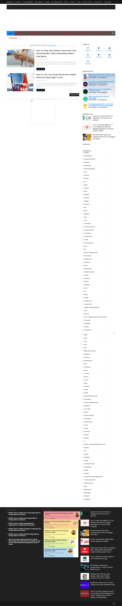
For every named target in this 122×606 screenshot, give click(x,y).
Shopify (86, 454)
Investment (87, 330)
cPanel (86, 239)
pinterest (99, 57)
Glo (85, 291)
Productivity (87, 418)
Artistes (86, 188)
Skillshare (87, 457)
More (99, 33)
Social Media (87, 467)
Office (86, 380)
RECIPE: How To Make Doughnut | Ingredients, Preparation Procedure (25, 529)
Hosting (86, 314)
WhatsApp (87, 493)
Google (86, 297)
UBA (85, 486)
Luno (85, 344)
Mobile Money (88, 360)
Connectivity (88, 236)
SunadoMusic (39, 2)
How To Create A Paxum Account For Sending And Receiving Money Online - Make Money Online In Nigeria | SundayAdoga (102, 594)
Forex (85, 288)
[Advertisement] (80, 17)
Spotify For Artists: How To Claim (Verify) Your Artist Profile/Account (103, 584)
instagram (88, 64)
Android (11, 51)
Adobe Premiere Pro (90, 159)
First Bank (87, 285)
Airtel (85, 172)
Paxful (86, 389)
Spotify (86, 470)
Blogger (86, 201)
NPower (86, 377)
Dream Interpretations (91, 252)
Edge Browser (88, 259)
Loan (85, 341)
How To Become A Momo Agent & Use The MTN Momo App (102, 558)
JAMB (85, 335)
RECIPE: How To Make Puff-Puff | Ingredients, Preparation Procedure (25, 513)
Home (10, 33)
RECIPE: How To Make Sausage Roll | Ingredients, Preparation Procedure (22, 524)
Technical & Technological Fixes (93, 476)
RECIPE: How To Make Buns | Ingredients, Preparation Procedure (23, 519)
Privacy (86, 412)
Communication (89, 230)
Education (87, 262)
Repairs (86, 435)
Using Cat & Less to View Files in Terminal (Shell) (100, 90)
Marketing (53, 33)
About (79, 2)
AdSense (86, 162)
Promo (86, 425)
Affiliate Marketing (89, 169)
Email (85, 265)
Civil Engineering (27, 2)
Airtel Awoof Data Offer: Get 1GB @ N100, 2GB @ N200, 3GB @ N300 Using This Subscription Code (103, 550)
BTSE (85, 210)
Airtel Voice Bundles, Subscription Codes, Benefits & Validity (102, 540)
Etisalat (86, 275)
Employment (88, 268)
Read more (52, 518)
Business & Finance (68, 33)
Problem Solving (89, 415)
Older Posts (74, 94)
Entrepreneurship (89, 272)
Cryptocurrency (88, 243)
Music (85, 370)
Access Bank (88, 156)
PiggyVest (87, 406)
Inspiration (13, 38)
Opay (85, 383)
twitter (98, 50)
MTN (85, 364)
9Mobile (86, 152)
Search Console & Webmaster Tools (94, 444)
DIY (85, 249)
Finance (86, 281)
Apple (85, 185)
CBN (85, 220)
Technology (32, 33)
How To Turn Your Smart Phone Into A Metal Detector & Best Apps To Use (102, 75)
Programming (88, 422)
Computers (87, 233)
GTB (85, 310)
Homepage (10, 2)
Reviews (86, 438)
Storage (86, 473)
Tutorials (18, 2)
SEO (85, 451)
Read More (41, 69)
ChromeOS (87, 223)
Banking (86, 194)
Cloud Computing (89, 227)
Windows (86, 496)
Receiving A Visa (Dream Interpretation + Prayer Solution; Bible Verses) (102, 567)
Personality (87, 399)
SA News (47, 2)
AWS (85, 191)
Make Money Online (90, 351)
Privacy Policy (87, 2)
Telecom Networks (89, 480)
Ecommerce (87, 256)
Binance (86, 198)
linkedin (109, 57)
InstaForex (87, 320)
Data (85, 246)
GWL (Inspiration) (57, 2)
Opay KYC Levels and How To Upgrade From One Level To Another (103, 118)
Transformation (89, 483)
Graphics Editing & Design (91, 307)
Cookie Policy (98, 2)
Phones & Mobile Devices (91, 402)
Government (88, 304)
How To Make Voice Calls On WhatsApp (99, 97)
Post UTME (87, 409)
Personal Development (91, 396)
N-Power (86, 373)
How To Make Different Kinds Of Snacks (95, 317)
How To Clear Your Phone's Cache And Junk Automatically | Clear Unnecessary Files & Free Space (56, 53)
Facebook (87, 278)
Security (86, 447)
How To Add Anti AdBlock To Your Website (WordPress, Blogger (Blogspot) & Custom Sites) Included (103, 128)
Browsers (86, 204)
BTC (85, 207)
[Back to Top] (113, 603)
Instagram (87, 323)
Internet (86, 327)
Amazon (86, 175)
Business (86, 214)
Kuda (85, 338)
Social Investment (89, 464)
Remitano (87, 431)
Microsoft (87, 357)
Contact (73, 2)
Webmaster (87, 489)
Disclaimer (107, 2)
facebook (88, 50)
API (85, 181)
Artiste (66, 2)
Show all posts (51, 45)
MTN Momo (87, 367)
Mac (85, 347)
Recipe (86, 428)
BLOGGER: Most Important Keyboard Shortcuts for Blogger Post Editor (104, 137)
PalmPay (86, 386)
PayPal (86, 393)
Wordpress (87, 499)
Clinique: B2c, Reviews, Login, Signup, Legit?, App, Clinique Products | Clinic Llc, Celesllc (100, 576)
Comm (82, 33)
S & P (91, 33)
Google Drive (88, 301)
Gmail (86, 294)
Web (42, 33)
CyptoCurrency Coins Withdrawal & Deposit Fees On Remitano (102, 82)
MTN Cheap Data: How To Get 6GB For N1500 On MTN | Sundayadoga (101, 105)
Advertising (87, 165)
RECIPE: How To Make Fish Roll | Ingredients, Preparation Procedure (24, 535)
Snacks (86, 460)
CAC (85, 217)
